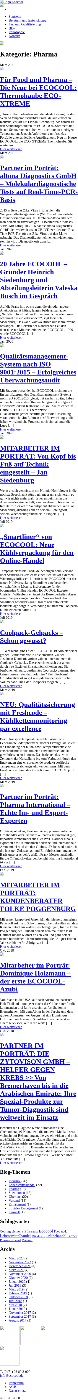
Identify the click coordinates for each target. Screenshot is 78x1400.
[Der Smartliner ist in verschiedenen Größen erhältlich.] (1, 526)
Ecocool (46, 1231)
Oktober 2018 (18, 1297)
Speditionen (17, 1193)
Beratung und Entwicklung (27, 20)
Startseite (15, 16)
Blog (12, 28)
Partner (72, 1236)
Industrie (15, 1181)
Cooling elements (12, 1231)
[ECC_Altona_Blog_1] (1, 157)
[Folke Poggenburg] (1, 874)
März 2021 (16, 1270)
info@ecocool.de (11, 1375)
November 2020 (20, 1274)
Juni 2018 (15, 1301)
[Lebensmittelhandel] (30, 1344)
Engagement (17, 1204)
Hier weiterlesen (11, 149)
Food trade (60, 1231)
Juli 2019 (15, 1285)
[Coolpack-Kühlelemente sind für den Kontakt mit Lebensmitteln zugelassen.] (1, 622)
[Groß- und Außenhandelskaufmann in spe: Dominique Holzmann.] (1, 955)
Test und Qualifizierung (25, 24)
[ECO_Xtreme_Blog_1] (1, 69)
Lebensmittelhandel (22, 1185)
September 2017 (20, 1316)
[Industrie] (10, 1364)
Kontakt (14, 36)
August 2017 (17, 1320)
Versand (14, 1200)
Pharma (14, 1189)
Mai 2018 (15, 1305)
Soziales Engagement (23, 1208)
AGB (12, 1387)
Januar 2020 (17, 1281)
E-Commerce (31, 1231)
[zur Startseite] (11, 2)
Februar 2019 (18, 1293)
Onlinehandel (56, 1236)
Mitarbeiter (38, 1236)
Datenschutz (17, 1390)
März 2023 (16, 1258)
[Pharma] (10, 1344)
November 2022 (20, 1262)
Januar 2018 (17, 1309)
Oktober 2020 (18, 1277)
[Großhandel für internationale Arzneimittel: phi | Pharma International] (1, 786)
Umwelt (14, 1212)
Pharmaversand (10, 1240)
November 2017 (20, 1312)
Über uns (15, 1196)
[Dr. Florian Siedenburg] (1, 694)
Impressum (16, 1383)
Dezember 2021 (20, 1266)
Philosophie (17, 32)
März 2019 (16, 1289)
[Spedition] (50, 1344)
